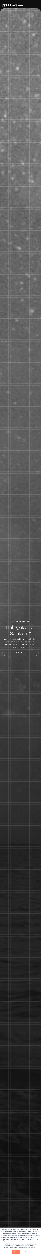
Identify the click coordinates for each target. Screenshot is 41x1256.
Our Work (18, 653)
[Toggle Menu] (37, 5)
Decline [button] (25, 1252)
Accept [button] (16, 1252)
